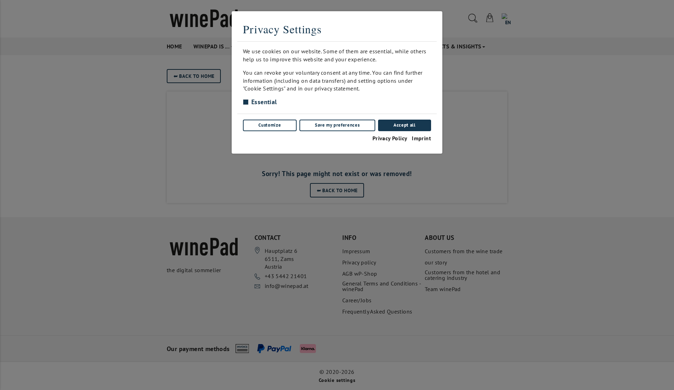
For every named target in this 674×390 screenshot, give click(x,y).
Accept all (404, 125)
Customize (269, 125)
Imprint (421, 138)
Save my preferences (337, 125)
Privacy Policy (390, 138)
